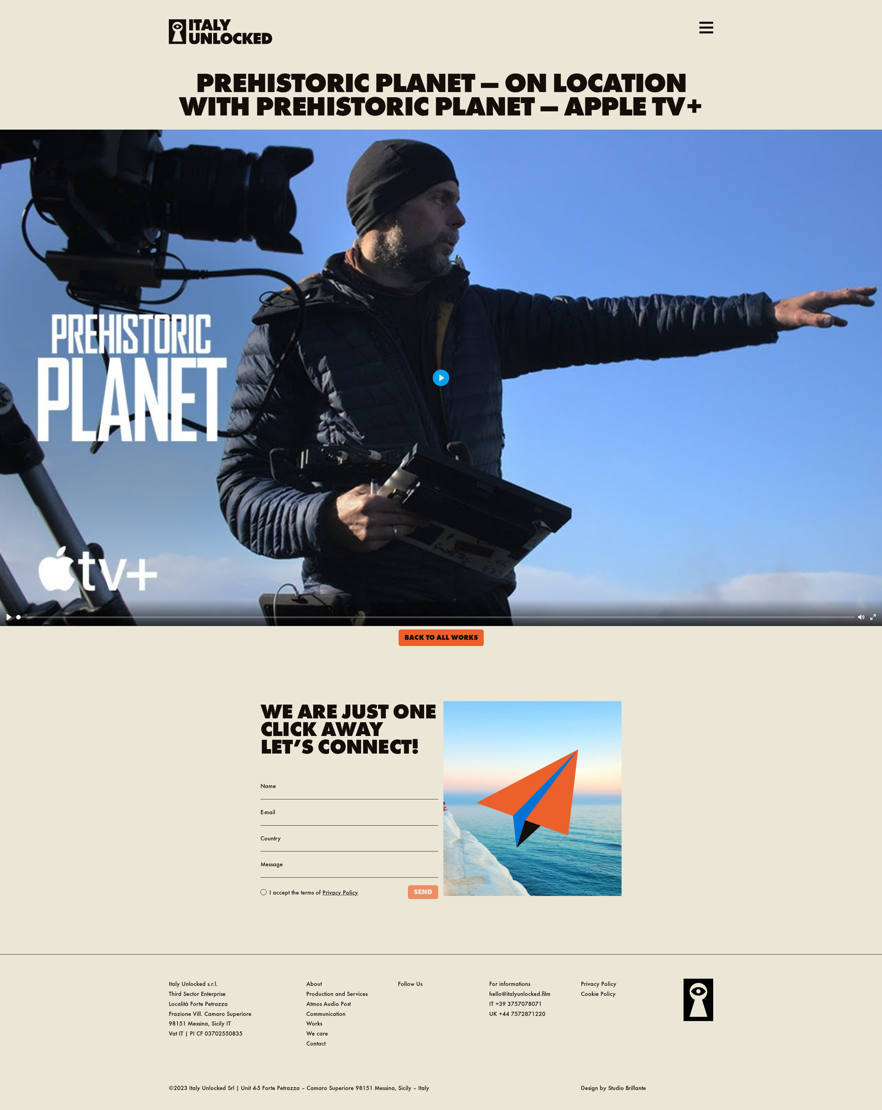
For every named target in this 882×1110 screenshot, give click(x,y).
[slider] (435, 617)
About (314, 983)
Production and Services (337, 993)
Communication (326, 1013)
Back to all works (441, 637)
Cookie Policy (598, 993)
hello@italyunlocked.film (520, 993)
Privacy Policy (340, 892)
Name (268, 785)
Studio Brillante (627, 1087)
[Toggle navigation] (706, 27)
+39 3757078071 (518, 1003)
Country (270, 838)
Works (314, 1023)
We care (317, 1033)
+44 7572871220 (522, 1013)
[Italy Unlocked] (220, 31)
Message (271, 864)
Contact (316, 1043)
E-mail (267, 812)
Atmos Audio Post (328, 1003)
